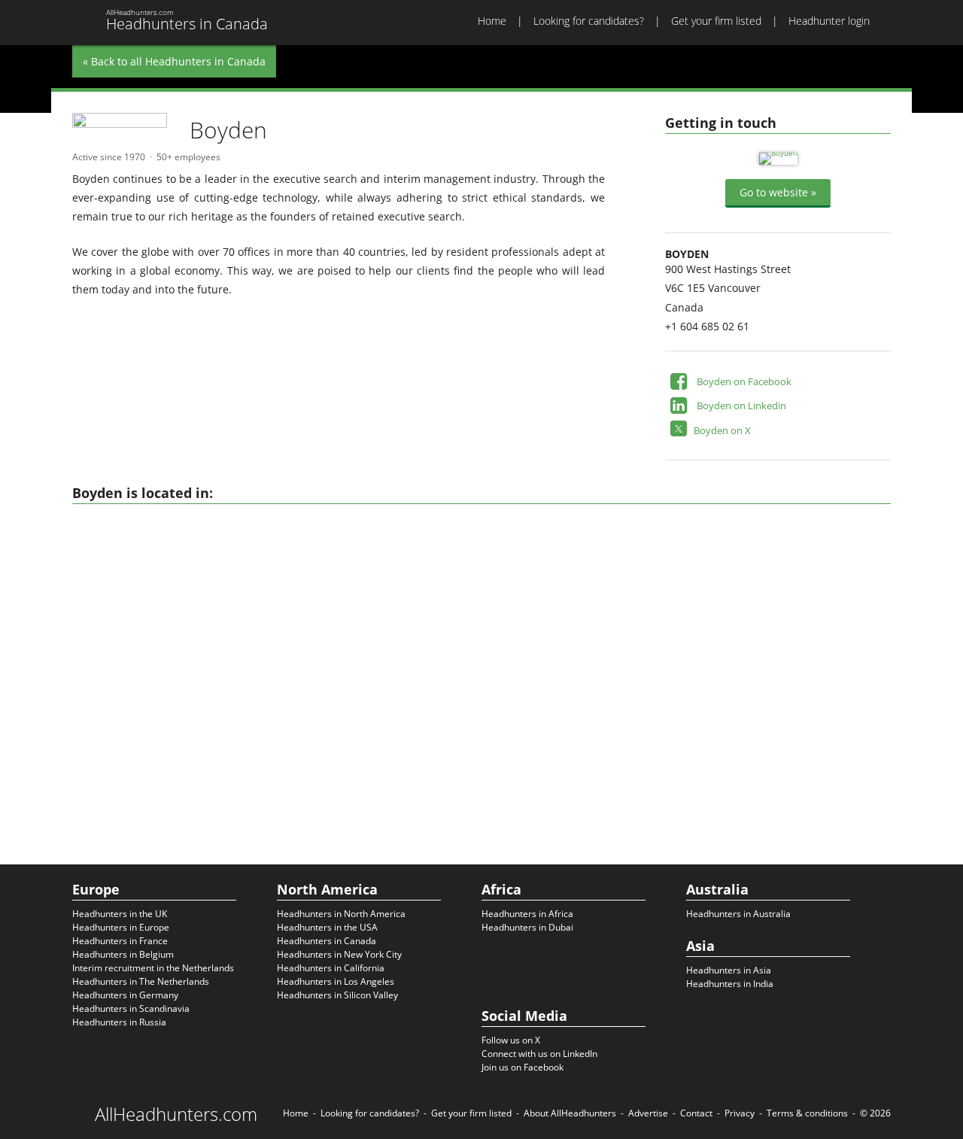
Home (492, 21)
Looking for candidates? (588, 21)
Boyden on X (722, 430)
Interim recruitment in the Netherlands (153, 967)
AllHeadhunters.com (176, 1114)
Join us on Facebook (523, 1067)
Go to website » (778, 192)
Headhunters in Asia (728, 970)
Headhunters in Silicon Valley (337, 995)
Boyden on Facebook (744, 381)
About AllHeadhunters (570, 1113)
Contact (696, 1113)
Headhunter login (829, 21)
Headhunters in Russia (119, 1022)
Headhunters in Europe (120, 927)
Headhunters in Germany (125, 995)
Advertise (648, 1113)
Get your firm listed (716, 21)
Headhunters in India (729, 983)
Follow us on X (511, 1040)
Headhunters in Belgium (123, 954)
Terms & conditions (807, 1113)
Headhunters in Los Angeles (335, 981)
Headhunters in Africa (527, 913)
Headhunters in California (330, 967)
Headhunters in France (120, 940)
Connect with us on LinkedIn (539, 1053)
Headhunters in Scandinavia (131, 1008)
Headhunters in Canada (326, 940)
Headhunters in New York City (339, 954)
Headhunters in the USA (327, 927)
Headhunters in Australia (738, 913)
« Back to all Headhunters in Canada (174, 61)
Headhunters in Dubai (527, 927)
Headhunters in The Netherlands (140, 981)
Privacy (740, 1113)
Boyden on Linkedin (741, 405)
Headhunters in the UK (119, 913)
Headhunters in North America (341, 913)
